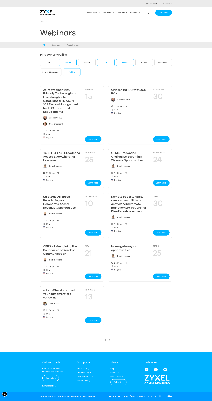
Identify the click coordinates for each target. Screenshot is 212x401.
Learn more (92, 139)
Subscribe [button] (118, 382)
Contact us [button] (51, 378)
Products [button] (122, 12)
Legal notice (114, 396)
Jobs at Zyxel (82, 380)
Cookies (168, 396)
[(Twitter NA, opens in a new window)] (156, 369)
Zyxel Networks (83, 376)
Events (113, 372)
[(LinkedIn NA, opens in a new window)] (146, 369)
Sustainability (82, 372)
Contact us (164, 13)
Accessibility (156, 396)
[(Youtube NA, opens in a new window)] (165, 369)
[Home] (47, 12)
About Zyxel (81, 368)
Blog (112, 368)
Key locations (48, 386)
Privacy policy (143, 396)
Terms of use (128, 396)
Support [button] (135, 12)
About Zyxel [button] (94, 12)
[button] (147, 12)
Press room (115, 376)
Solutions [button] (108, 12)
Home (42, 21)
